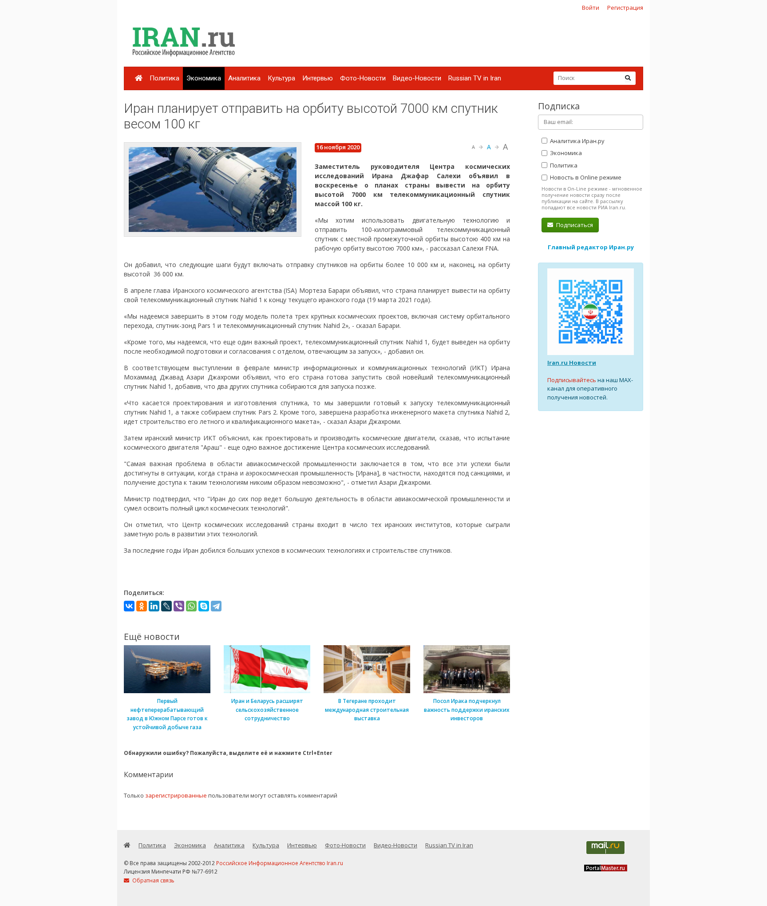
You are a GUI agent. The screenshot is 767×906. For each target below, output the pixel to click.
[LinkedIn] (154, 606)
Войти (590, 8)
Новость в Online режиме (585, 177)
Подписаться (574, 225)
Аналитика (244, 78)
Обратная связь (152, 880)
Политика (164, 78)
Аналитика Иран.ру (577, 141)
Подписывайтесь (571, 380)
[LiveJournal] (166, 606)
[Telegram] (216, 606)
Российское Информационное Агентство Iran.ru (279, 863)
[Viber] (179, 606)
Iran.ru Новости (571, 363)
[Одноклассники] (141, 606)
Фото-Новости (363, 78)
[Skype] (203, 606)
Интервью (317, 78)
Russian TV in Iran (474, 78)
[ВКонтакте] (129, 606)
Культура (281, 78)
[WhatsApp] (191, 606)
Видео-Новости (417, 78)
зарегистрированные (176, 795)
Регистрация (625, 8)
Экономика (203, 78)
